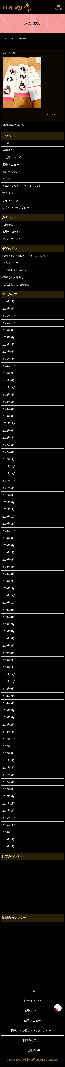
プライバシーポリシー (15, 207)
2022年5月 (8, 445)
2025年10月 (9, 323)
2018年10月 (9, 681)
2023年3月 (8, 416)
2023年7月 (8, 394)
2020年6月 (8, 559)
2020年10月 (9, 531)
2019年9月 (8, 610)
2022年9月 (8, 430)
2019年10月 (9, 602)
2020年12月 (9, 516)
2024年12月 (9, 366)
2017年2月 (8, 803)
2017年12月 (9, 738)
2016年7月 (8, 846)
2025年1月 (8, 358)
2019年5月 (8, 638)
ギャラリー (9, 178)
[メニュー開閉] (58, 5)
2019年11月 (9, 595)
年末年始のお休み (13, 125)
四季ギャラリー (32, 1040)
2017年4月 (8, 789)
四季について (32, 1010)
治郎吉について (11, 171)
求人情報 (7, 193)
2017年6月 (8, 774)
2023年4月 (8, 409)
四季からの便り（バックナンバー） (23, 186)
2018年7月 (8, 696)
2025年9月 (8, 330)
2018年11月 (9, 674)
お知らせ (7, 224)
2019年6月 (8, 631)
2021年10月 (9, 480)
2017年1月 (8, 810)
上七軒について (11, 157)
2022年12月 (9, 423)
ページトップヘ (58, 1008)
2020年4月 (8, 566)
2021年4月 (8, 495)
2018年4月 (8, 710)
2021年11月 (9, 473)
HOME (6, 143)
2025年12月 (9, 315)
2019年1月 (8, 667)
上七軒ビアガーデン (14, 262)
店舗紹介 (7, 150)
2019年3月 (8, 652)
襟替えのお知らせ (13, 277)
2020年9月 (8, 538)
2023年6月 (8, 401)
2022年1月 (8, 459)
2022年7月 (8, 437)
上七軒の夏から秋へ (14, 270)
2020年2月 (8, 581)
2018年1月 (8, 731)
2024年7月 (8, 373)
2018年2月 (8, 724)
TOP (4, 38)
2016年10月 (9, 832)
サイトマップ (10, 200)
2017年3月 (8, 796)
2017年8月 (8, 760)
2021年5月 (8, 487)
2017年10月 (9, 746)
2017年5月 (8, 782)
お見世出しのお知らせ (15, 284)
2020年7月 (8, 552)
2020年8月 (8, 545)
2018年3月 (8, 717)
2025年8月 (8, 337)
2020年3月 (8, 574)
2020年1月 (8, 588)
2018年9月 (8, 688)
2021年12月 (9, 466)
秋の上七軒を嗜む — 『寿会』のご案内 (25, 255)
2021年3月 (8, 502)
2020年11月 (9, 523)
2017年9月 (8, 753)
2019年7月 (8, 624)
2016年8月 (8, 839)
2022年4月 (8, 452)
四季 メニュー (10, 164)
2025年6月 (8, 351)
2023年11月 (9, 387)
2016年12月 (9, 817)
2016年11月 (9, 825)
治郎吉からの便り (13, 238)
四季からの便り (11, 231)
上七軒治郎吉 (32, 1050)
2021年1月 (8, 509)
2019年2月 (8, 660)
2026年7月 (8, 301)
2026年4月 (8, 308)
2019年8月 (8, 617)
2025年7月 (8, 344)
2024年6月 (8, 380)
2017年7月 (8, 767)
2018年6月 (8, 703)
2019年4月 (8, 645)
